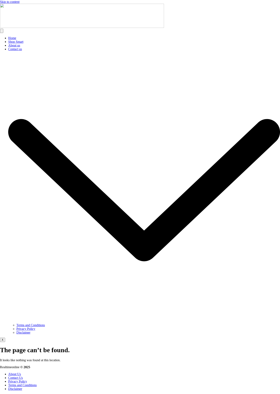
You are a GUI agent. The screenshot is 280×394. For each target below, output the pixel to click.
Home (12, 38)
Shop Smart (15, 41)
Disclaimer (23, 332)
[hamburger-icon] (1, 31)
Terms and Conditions (30, 325)
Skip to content (9, 1)
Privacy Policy (25, 329)
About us (14, 45)
